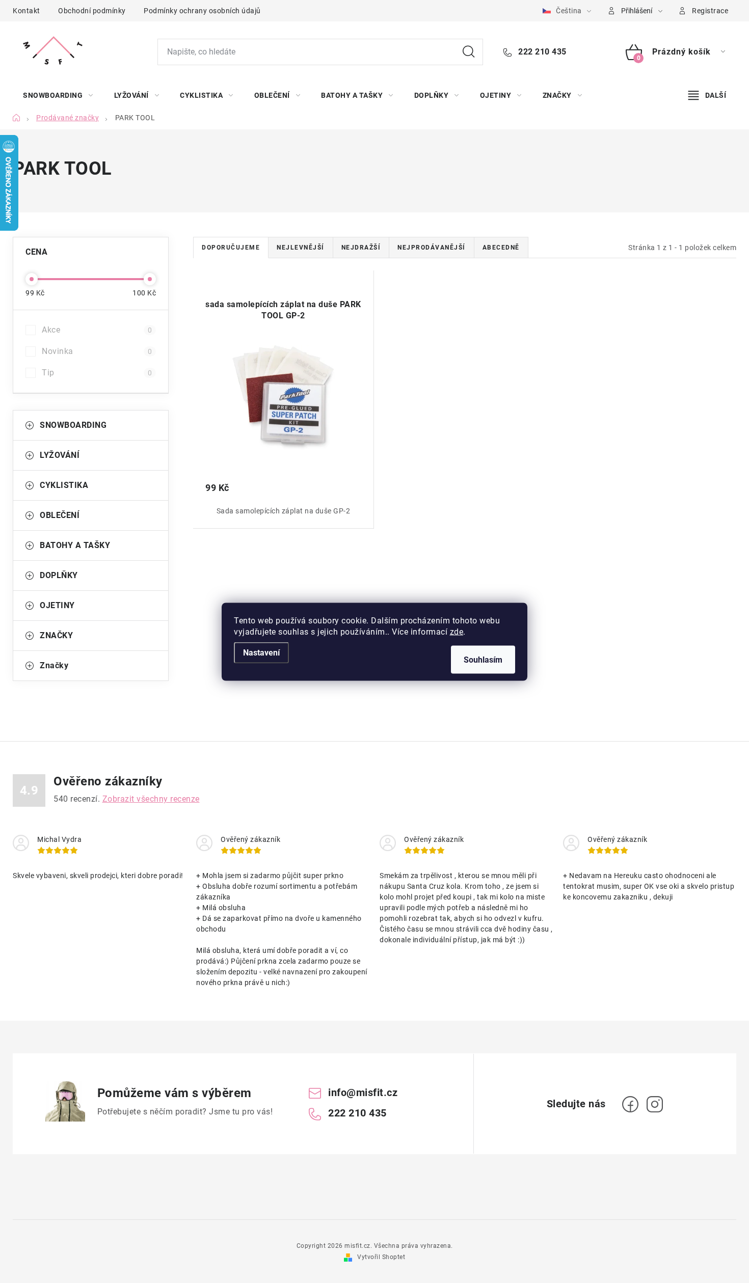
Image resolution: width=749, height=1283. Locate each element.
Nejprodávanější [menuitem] (431, 247)
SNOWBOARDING (73, 425)
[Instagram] (655, 1104)
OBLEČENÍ (59, 515)
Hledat (468, 52)
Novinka (97, 351)
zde (457, 631)
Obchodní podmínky (92, 11)
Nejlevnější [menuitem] (301, 247)
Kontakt (26, 11)
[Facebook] (630, 1104)
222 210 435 (541, 52)
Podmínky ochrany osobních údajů (202, 11)
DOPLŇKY (59, 575)
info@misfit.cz (362, 1092)
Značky (54, 665)
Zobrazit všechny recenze (151, 799)
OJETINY (57, 605)
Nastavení (261, 652)
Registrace (710, 11)
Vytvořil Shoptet (381, 1257)
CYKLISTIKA (64, 485)
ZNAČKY (56, 635)
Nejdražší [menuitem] (361, 247)
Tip (97, 372)
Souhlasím (483, 659)
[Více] (707, 95)
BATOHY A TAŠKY (75, 545)
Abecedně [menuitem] (501, 247)
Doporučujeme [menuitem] (231, 247)
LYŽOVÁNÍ (59, 455)
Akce (97, 330)
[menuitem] (58, 95)
